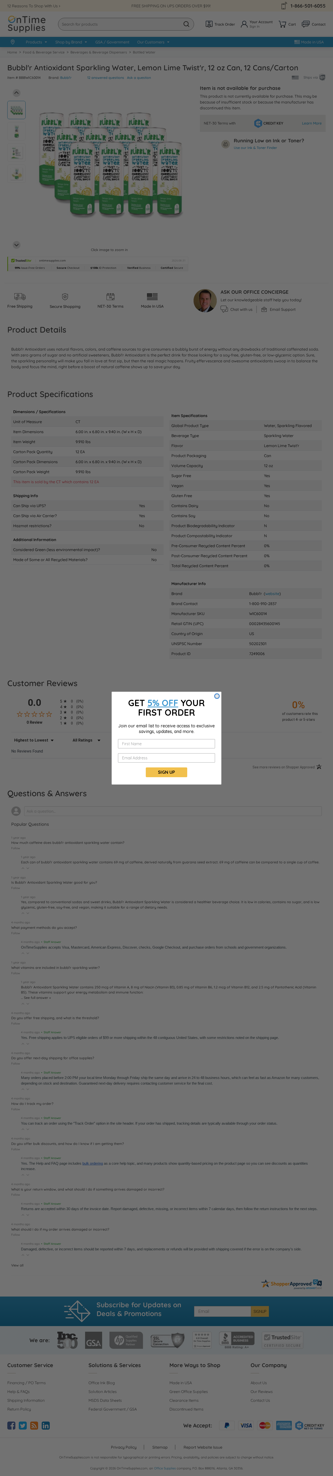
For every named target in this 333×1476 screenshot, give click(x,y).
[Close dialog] (217, 696)
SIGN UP (166, 772)
